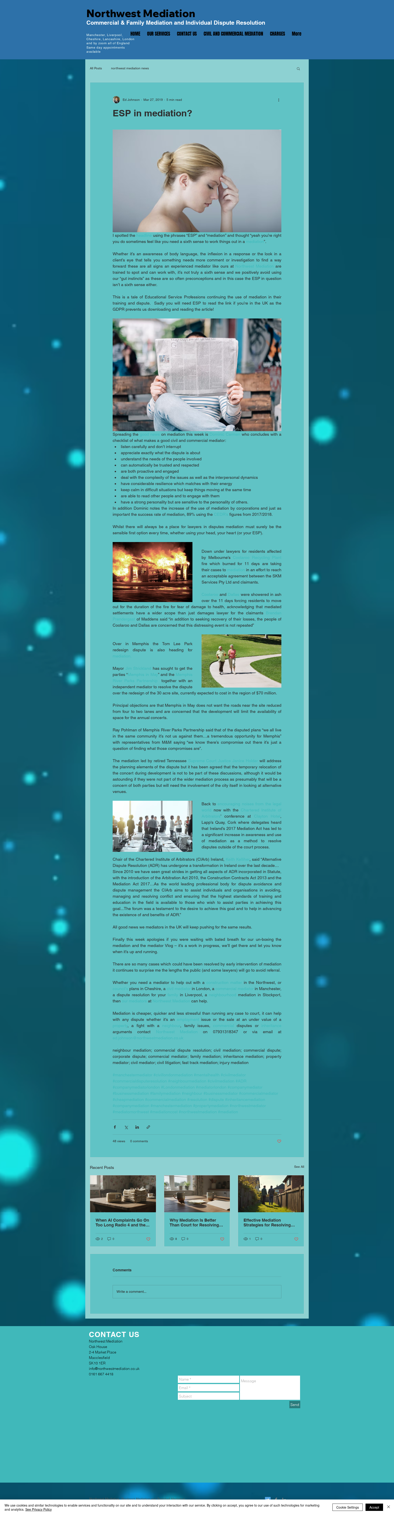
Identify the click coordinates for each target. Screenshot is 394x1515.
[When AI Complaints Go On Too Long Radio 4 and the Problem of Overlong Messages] (123, 1193)
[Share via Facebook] (115, 1127)
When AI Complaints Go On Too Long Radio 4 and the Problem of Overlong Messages (122, 1222)
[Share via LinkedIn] (137, 1127)
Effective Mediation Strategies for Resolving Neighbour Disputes (267, 1222)
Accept (374, 1507)
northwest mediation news (130, 68)
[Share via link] (148, 1127)
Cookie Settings (347, 1507)
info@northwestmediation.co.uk (189, 47)
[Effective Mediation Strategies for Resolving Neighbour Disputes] (271, 1193)
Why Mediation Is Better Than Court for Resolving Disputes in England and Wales (194, 1222)
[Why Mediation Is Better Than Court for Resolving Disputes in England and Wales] (197, 1193)
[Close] (388, 1507)
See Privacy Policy (38, 1509)
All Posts (96, 68)
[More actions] (278, 99)
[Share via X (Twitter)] (126, 1127)
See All (299, 1166)
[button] (298, 68)
